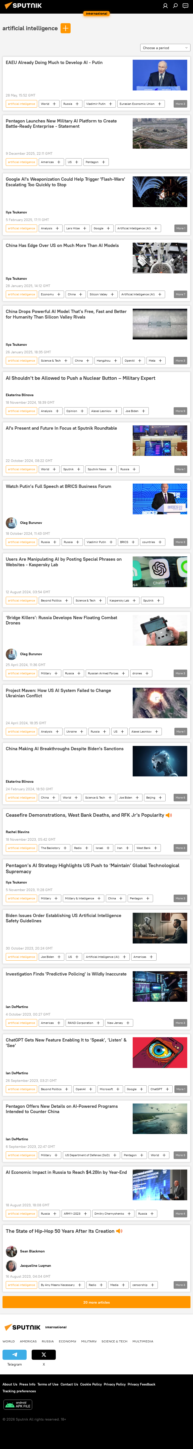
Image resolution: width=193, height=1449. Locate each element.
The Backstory (50, 848)
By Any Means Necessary (58, 1285)
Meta (152, 360)
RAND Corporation (80, 1023)
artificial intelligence (30, 28)
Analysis (46, 228)
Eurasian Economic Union (137, 104)
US (70, 162)
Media (114, 1285)
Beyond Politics (51, 600)
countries (148, 542)
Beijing (150, 797)
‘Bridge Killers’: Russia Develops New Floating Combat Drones (61, 620)
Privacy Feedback (141, 1384)
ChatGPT (156, 1089)
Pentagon (92, 162)
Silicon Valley (98, 294)
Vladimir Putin (96, 104)
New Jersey (115, 1023)
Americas (47, 162)
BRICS (124, 542)
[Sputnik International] (25, 10)
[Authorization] (165, 6)
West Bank (143, 848)
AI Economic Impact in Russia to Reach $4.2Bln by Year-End (66, 1172)
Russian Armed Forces (103, 673)
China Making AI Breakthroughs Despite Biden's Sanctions (65, 748)
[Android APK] (18, 1405)
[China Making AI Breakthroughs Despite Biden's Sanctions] (160, 761)
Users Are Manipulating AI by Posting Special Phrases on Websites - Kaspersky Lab (64, 562)
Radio (78, 848)
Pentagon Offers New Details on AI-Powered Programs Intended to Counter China (62, 1109)
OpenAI (130, 360)
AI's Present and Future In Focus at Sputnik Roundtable (61, 428)
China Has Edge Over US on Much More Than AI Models (62, 245)
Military (46, 673)
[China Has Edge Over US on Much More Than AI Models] (160, 258)
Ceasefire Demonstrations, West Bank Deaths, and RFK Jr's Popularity (85, 815)
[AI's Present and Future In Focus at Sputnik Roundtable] (160, 440)
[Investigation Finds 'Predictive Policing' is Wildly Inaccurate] (160, 986)
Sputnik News (97, 469)
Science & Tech (51, 360)
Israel (99, 848)
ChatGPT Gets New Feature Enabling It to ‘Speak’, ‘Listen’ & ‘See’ (66, 1042)
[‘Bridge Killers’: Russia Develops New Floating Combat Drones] (160, 630)
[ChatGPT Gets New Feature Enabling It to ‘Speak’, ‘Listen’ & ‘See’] (160, 1052)
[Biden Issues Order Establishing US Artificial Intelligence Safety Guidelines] (160, 928)
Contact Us (69, 1384)
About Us (10, 1384)
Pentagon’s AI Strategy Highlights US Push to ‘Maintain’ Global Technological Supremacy (92, 868)
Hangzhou (104, 360)
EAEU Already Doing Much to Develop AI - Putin (54, 62)
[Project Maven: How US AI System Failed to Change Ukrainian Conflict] (160, 703)
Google (98, 228)
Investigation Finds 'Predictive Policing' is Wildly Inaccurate (66, 974)
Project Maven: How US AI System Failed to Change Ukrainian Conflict (58, 693)
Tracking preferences (19, 1391)
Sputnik (68, 469)
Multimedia (142, 1341)
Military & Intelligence (79, 898)
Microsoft (106, 1089)
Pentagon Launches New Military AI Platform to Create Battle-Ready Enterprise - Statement (61, 123)
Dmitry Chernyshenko (109, 1213)
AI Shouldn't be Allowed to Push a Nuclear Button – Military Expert (80, 378)
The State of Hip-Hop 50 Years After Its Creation (60, 1231)
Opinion (71, 411)
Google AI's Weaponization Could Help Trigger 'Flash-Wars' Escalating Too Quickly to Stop (65, 181)
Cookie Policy (91, 1384)
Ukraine (71, 731)
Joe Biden (131, 411)
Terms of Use (48, 1384)
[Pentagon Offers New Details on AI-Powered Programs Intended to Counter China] (160, 1119)
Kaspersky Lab (119, 600)
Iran (119, 848)
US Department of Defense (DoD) (87, 1155)
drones (137, 673)
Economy (47, 294)
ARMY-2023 (72, 1213)
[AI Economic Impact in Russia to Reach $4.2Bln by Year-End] (160, 1185)
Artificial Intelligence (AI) (134, 228)
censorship (140, 1285)
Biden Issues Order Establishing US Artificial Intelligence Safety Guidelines (63, 918)
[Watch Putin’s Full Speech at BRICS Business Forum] (160, 499)
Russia (67, 104)
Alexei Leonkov (101, 411)
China (72, 294)
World (45, 104)
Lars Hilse (73, 228)
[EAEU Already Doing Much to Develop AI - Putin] (160, 75)
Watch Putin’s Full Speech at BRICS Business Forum (58, 486)
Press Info (27, 1384)
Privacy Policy (115, 1384)
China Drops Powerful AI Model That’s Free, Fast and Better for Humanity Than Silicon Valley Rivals (66, 314)
